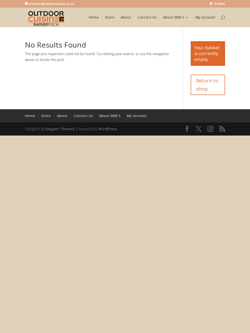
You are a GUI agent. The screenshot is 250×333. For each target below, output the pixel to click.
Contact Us (146, 18)
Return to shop (207, 84)
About (126, 18)
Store (109, 18)
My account (205, 18)
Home (94, 18)
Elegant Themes (59, 129)
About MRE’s (173, 18)
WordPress (107, 129)
